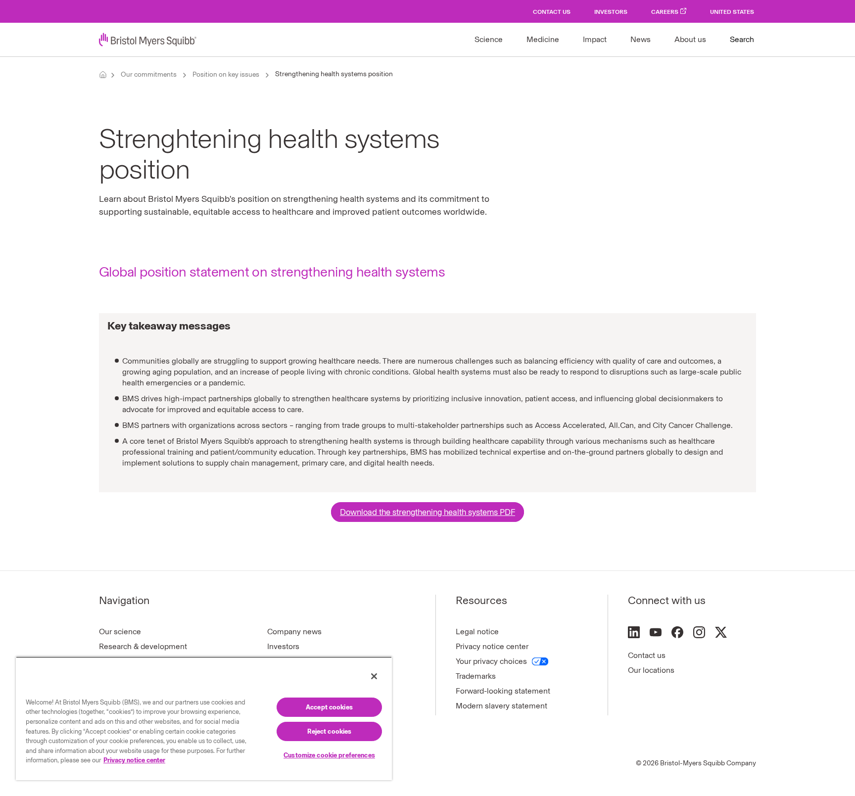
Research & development (143, 646)
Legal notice (477, 631)
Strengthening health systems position (334, 74)
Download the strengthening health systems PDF (427, 512)
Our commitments (149, 74)
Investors (610, 12)
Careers (664, 11)
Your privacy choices (491, 661)
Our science (120, 631)
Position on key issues (225, 74)
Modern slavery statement (501, 705)
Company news (294, 631)
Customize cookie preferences (329, 755)
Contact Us (551, 12)
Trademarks (476, 676)
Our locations (651, 670)
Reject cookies (329, 731)
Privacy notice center (492, 646)
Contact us (646, 655)
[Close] (374, 676)
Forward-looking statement (503, 691)
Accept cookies (329, 707)
